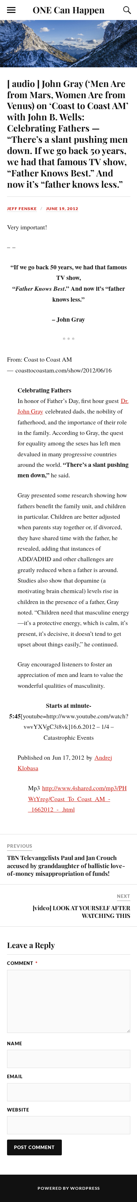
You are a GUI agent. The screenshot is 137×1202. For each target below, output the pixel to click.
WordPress (85, 1188)
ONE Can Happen (69, 9)
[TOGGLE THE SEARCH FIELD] (126, 10)
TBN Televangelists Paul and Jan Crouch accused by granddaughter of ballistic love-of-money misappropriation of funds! (66, 865)
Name (14, 1043)
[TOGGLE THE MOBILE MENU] (11, 10)
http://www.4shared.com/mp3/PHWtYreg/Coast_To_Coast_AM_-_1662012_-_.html (77, 798)
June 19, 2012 (62, 208)
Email (15, 1076)
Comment (22, 963)
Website (18, 1110)
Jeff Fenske (22, 208)
